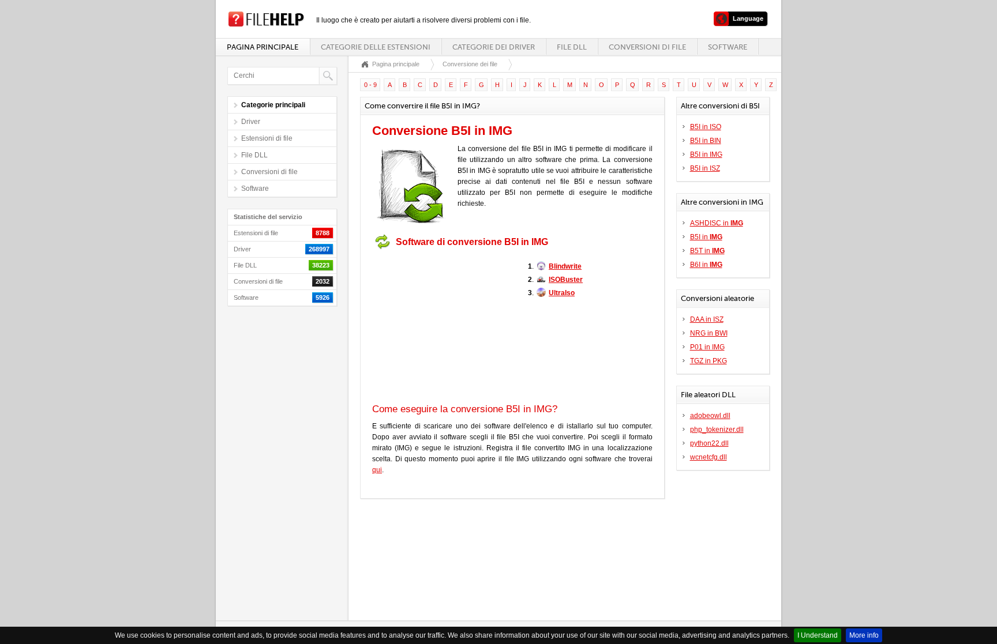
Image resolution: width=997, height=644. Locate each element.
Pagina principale (262, 47)
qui (377, 470)
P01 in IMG (707, 347)
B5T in (707, 251)
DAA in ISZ (707, 319)
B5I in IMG (706, 154)
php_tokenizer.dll (717, 429)
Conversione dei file (470, 64)
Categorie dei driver (493, 47)
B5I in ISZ (705, 168)
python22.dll (709, 443)
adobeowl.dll (710, 416)
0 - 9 (370, 84)
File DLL (572, 47)
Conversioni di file (647, 47)
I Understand (817, 635)
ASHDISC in (716, 223)
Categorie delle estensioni (375, 47)
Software (727, 47)
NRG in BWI (709, 333)
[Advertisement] (444, 326)
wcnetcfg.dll (708, 457)
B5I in (706, 237)
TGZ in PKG (708, 361)
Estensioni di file (267, 138)
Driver (250, 122)
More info (864, 635)
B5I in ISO (705, 127)
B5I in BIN (705, 141)
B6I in (706, 265)
